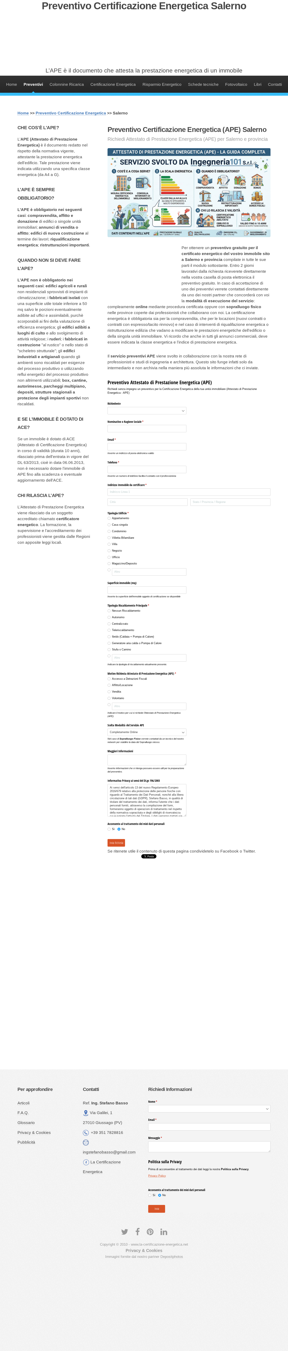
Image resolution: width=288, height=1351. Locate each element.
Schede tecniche (203, 84)
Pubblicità (26, 1142)
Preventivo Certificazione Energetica (71, 113)
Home (11, 84)
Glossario (26, 1122)
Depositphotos (171, 1257)
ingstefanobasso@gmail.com (109, 1152)
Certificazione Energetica (113, 84)
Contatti (275, 84)
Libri (257, 84)
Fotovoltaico (236, 84)
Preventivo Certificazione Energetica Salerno (144, 5)
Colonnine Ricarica (67, 84)
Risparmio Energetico (162, 84)
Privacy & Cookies (34, 1132)
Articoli (23, 1103)
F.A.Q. (23, 1113)
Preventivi (33, 84)
